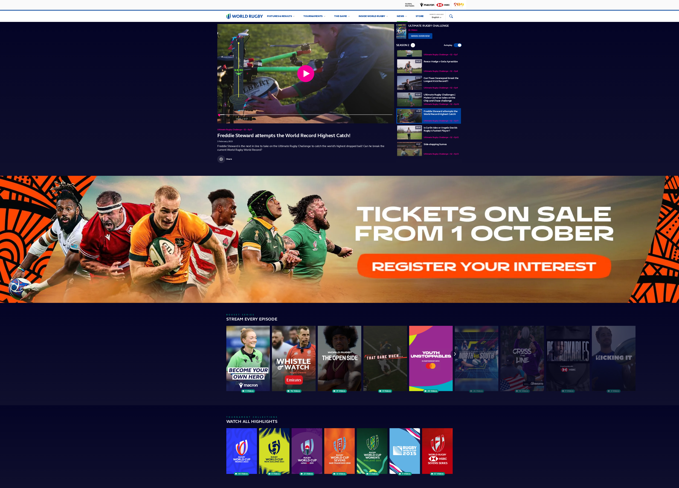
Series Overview (420, 36)
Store (420, 16)
